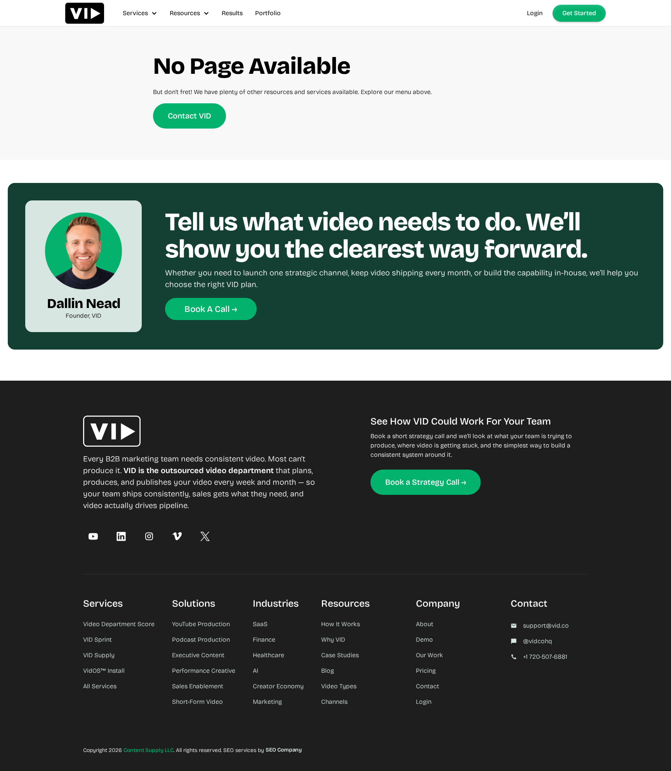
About (424, 624)
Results (232, 13)
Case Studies (340, 655)
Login (535, 13)
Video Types (338, 686)
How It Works (340, 624)
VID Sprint (97, 639)
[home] (84, 13)
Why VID (333, 639)
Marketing (267, 701)
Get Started (579, 13)
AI (255, 670)
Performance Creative (203, 670)
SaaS (260, 624)
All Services (99, 686)
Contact (427, 686)
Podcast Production (201, 639)
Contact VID (189, 115)
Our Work (429, 655)
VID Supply (99, 655)
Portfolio (268, 13)
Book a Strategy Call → (425, 482)
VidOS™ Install (104, 670)
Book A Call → (210, 309)
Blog (327, 670)
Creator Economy (278, 686)
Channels (334, 701)
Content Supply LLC (148, 750)
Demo (424, 639)
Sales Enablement (197, 686)
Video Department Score (119, 624)
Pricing (426, 670)
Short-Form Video (197, 701)
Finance (264, 639)
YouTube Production (201, 624)
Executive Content (198, 655)
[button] (140, 13)
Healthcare (268, 655)
